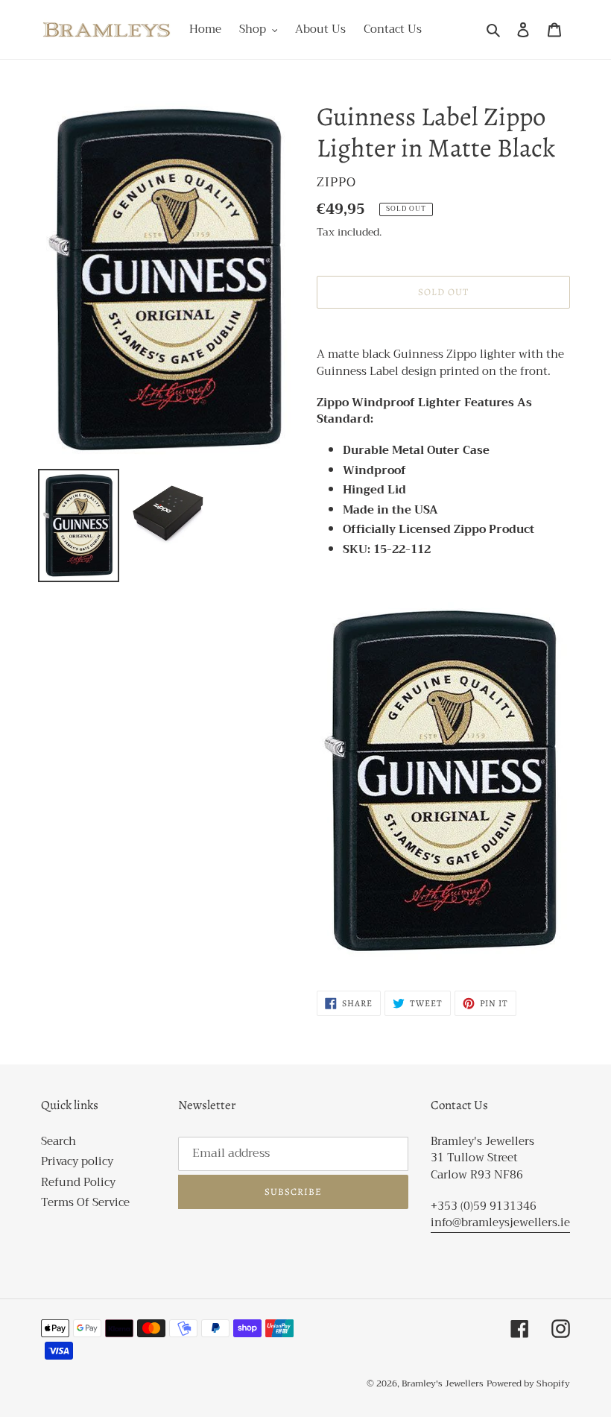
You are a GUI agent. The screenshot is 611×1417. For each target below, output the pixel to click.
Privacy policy (77, 1161)
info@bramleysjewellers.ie (500, 1222)
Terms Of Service (85, 1202)
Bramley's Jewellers (443, 1383)
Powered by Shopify (528, 1383)
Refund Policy (78, 1182)
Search (58, 1141)
